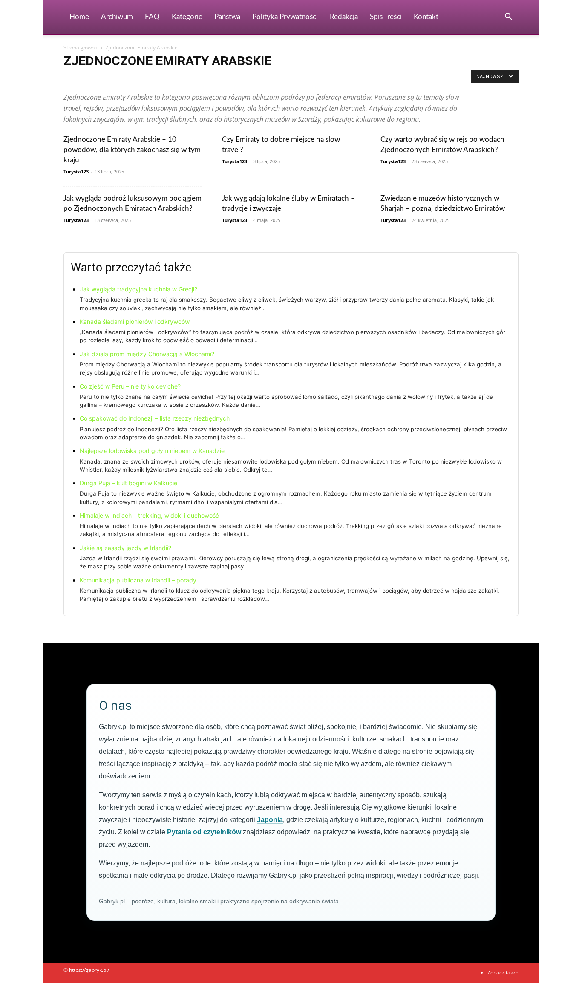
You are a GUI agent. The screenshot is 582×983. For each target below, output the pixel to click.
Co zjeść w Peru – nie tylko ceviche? (130, 386)
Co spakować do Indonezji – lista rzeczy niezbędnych (155, 418)
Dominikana (314, 78)
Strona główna (80, 47)
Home (79, 16)
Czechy (284, 78)
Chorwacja (256, 78)
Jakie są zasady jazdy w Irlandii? (125, 547)
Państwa (227, 16)
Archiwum (117, 16)
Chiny (229, 78)
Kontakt (426, 16)
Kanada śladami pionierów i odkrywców (135, 321)
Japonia (270, 819)
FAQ (152, 16)
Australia (154, 78)
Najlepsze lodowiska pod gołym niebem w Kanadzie (152, 450)
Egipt (342, 78)
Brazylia (205, 78)
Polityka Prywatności (285, 16)
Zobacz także (503, 972)
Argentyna (124, 78)
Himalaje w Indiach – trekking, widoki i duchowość (149, 515)
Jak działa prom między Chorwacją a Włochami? (147, 353)
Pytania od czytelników (204, 832)
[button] (508, 18)
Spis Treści (386, 16)
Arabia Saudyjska (85, 78)
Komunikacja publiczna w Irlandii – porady (138, 580)
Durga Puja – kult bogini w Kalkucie (128, 483)
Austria (180, 78)
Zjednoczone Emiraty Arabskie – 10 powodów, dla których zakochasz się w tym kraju (132, 150)
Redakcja (344, 16)
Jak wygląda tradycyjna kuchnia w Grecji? (138, 289)
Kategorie (187, 16)
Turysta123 (76, 171)
